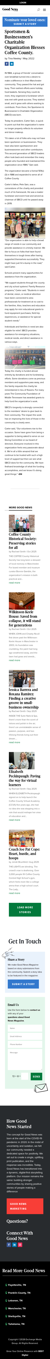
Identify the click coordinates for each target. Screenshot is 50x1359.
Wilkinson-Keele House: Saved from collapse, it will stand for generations (25, 618)
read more (14, 582)
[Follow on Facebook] (7, 64)
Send (36, 1076)
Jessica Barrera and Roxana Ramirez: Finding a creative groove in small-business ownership (24, 698)
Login (23, 2)
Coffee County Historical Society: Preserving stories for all (23, 541)
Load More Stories (25, 909)
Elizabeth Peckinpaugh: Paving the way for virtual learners (24, 778)
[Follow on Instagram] (20, 1244)
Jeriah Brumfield (20, 862)
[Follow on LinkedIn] (12, 64)
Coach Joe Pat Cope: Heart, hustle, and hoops (24, 853)
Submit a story (25, 24)
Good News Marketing (18, 1206)
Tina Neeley (14, 58)
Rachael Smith (19, 551)
